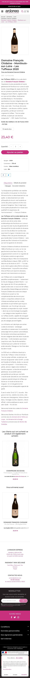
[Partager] (3, 175)
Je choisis (15, 674)
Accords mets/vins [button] (18, 186)
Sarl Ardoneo (6, 639)
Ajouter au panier (15, 152)
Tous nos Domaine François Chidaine (13, 72)
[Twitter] (15, 617)
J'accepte (24, 674)
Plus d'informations (7, 669)
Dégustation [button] (8, 183)
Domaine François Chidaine (15, 82)
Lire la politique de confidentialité (12, 606)
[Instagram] (18, 617)
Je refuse (6, 674)
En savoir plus (7, 129)
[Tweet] (8, 175)
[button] (22, 11)
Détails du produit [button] (20, 183)
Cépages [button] (8, 186)
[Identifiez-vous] (25, 11)
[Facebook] (11, 617)
